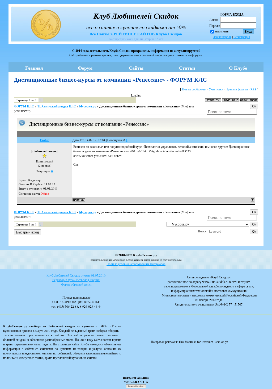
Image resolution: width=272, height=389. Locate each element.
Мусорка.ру (87, 106)
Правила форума (237, 89)
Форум (85, 67)
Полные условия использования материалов (136, 264)
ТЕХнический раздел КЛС (56, 106)
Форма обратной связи (76, 284)
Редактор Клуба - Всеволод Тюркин (76, 280)
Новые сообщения (194, 89)
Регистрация (241, 37)
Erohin (44, 140)
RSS (253, 89)
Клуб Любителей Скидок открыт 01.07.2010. (76, 275)
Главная (34, 67)
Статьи (187, 67)
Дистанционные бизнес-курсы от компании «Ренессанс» (139, 106)
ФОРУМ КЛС (24, 106)
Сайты (136, 67)
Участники (216, 89)
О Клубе (238, 67)
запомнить (221, 31)
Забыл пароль (222, 37)
